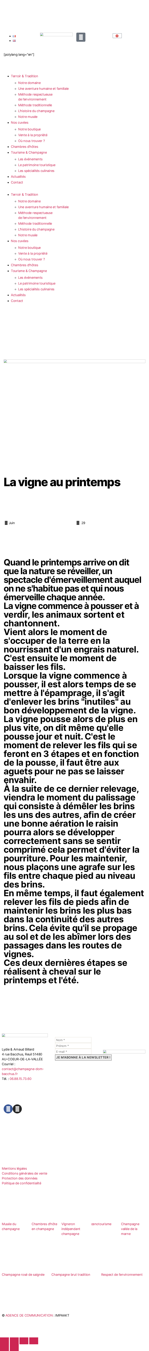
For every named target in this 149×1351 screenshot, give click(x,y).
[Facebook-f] (8, 1108)
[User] (80, 37)
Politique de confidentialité (21, 1183)
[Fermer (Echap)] (33, 1340)
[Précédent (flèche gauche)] (4, 1347)
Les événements (30, 159)
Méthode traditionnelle (35, 105)
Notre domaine (29, 83)
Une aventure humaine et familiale (43, 88)
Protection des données (19, 1178)
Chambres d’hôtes (24, 147)
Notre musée (27, 117)
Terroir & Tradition (24, 76)
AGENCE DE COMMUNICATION (29, 1315)
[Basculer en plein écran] (14, 1340)
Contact (17, 182)
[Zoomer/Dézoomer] (4, 1340)
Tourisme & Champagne (29, 152)
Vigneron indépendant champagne (70, 1229)
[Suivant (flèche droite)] (14, 1347)
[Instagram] (17, 1108)
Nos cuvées (19, 122)
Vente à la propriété (32, 135)
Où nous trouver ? (31, 141)
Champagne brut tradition (70, 1274)
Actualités (18, 176)
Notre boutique (29, 129)
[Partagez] (23, 1340)
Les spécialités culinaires (36, 171)
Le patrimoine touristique (36, 165)
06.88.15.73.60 (20, 1079)
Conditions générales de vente (24, 1173)
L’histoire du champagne (36, 111)
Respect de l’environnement (122, 1274)
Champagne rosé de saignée (23, 1274)
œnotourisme (101, 1224)
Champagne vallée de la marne (130, 1229)
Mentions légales (14, 1168)
